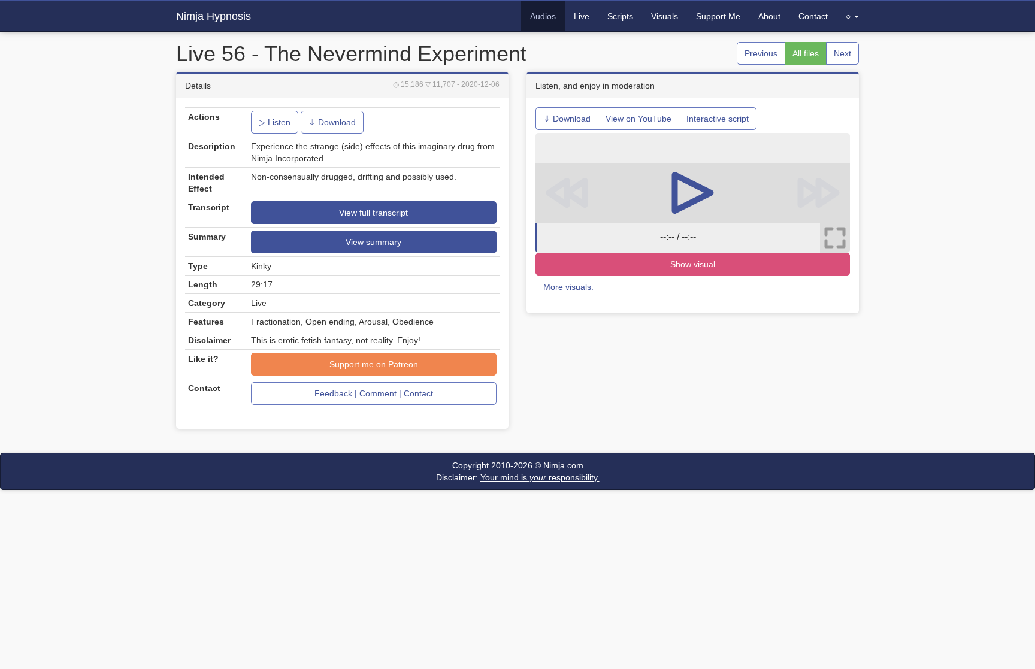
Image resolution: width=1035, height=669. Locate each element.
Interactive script (717, 118)
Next (842, 53)
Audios (543, 16)
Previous (761, 53)
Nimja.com (563, 465)
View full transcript (373, 212)
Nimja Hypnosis (213, 16)
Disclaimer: (518, 477)
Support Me (718, 16)
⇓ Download (332, 122)
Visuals (664, 16)
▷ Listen (274, 122)
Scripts (620, 16)
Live (581, 16)
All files (805, 53)
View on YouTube (638, 118)
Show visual (692, 264)
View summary (373, 242)
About (769, 16)
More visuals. (568, 287)
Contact (813, 16)
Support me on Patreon (373, 364)
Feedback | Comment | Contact (373, 393)
